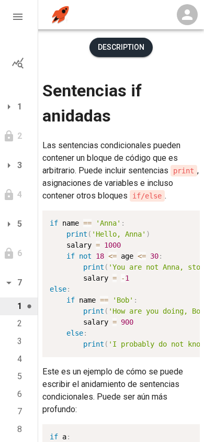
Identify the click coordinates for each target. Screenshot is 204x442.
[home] (60, 15)
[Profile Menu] (187, 14)
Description (121, 47)
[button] (19, 17)
